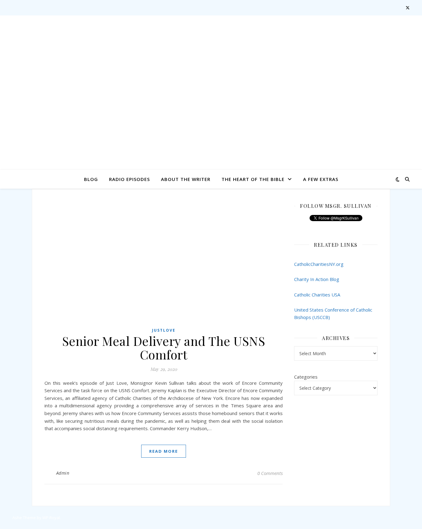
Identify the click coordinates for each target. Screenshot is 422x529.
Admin (63, 473)
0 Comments (270, 473)
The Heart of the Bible (253, 179)
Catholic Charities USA (317, 295)
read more (163, 451)
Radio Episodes (129, 179)
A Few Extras (320, 179)
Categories (306, 377)
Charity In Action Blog (316, 279)
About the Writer (185, 179)
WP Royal (51, 517)
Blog (91, 179)
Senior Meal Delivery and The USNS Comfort (163, 348)
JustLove (163, 330)
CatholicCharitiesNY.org (319, 264)
